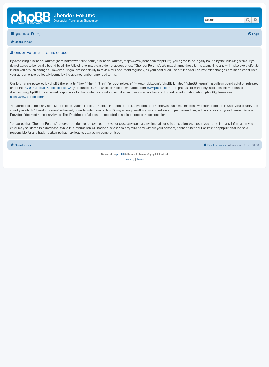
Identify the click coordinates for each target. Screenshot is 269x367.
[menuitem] (35, 34)
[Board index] (31, 17)
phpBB (120, 154)
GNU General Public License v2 (48, 88)
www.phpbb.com (158, 88)
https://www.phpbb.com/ (27, 97)
